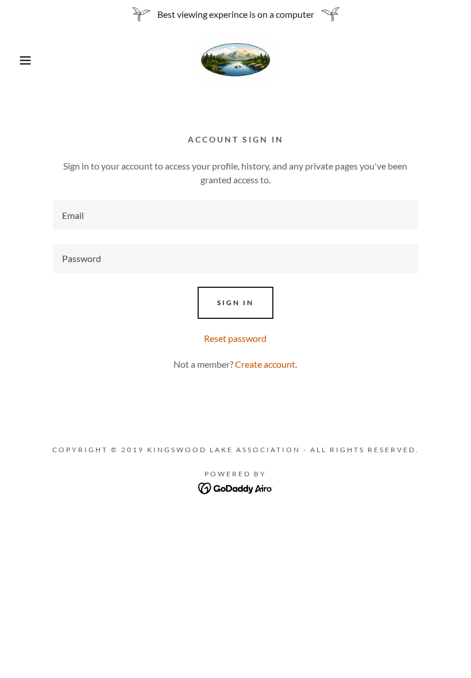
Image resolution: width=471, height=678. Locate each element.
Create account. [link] (266, 364)
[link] (235, 60)
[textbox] (235, 215)
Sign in (235, 302)
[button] (23, 60)
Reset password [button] (235, 338)
